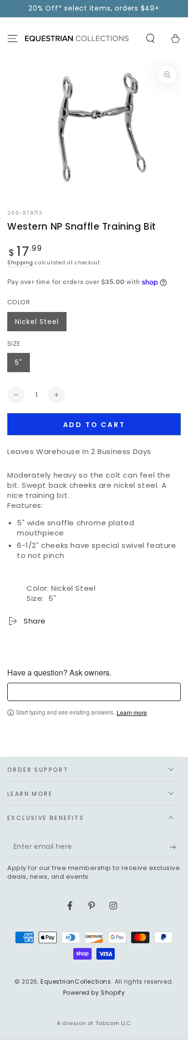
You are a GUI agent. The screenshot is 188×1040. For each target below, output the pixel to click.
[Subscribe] (175, 847)
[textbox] (94, 692)
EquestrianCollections (75, 981)
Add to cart (94, 424)
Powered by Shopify (94, 993)
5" (18, 362)
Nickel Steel (37, 321)
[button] (150, 38)
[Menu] (12, 38)
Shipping (20, 262)
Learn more (132, 712)
